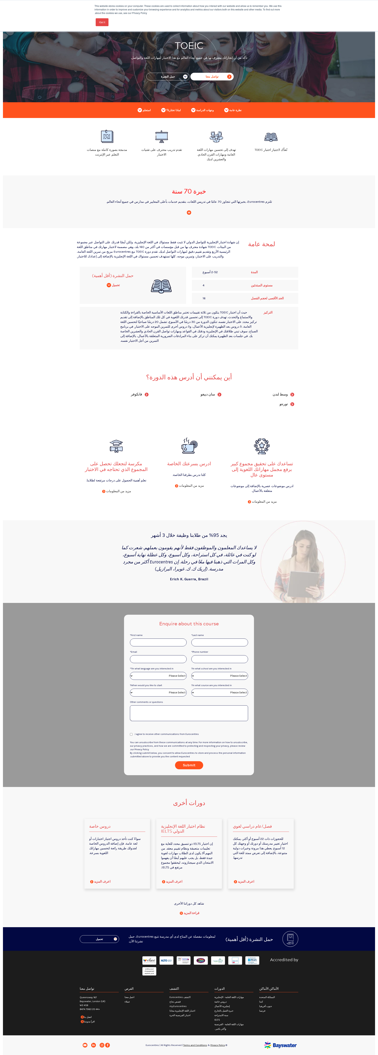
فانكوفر (136, 394)
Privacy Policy (217, 1045)
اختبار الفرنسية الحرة (180, 1015)
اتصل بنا (88, 1017)
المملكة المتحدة (267, 997)
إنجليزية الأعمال (222, 1006)
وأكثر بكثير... (220, 1028)
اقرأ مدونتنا (89, 1021)
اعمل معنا (129, 997)
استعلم (146, 110)
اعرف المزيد (245, 881)
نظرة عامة (235, 110)
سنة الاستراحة (221, 1015)
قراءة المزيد (191, 913)
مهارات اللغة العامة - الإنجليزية (229, 997)
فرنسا (262, 1010)
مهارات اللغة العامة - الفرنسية (229, 1024)
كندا (261, 1001)
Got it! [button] (102, 22)
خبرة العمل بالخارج (223, 1010)
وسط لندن (280, 394)
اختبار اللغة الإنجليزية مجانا (182, 1010)
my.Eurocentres (178, 1006)
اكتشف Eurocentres (180, 997)
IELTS (217, 1019)
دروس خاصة (220, 1001)
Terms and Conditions (195, 1045)
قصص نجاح (175, 1001)
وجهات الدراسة (204, 110)
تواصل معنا (212, 76)
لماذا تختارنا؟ (173, 110)
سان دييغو (208, 394)
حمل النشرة (168, 76)
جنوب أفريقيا (265, 1006)
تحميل (115, 285)
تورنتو (284, 404)
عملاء (127, 1001)
